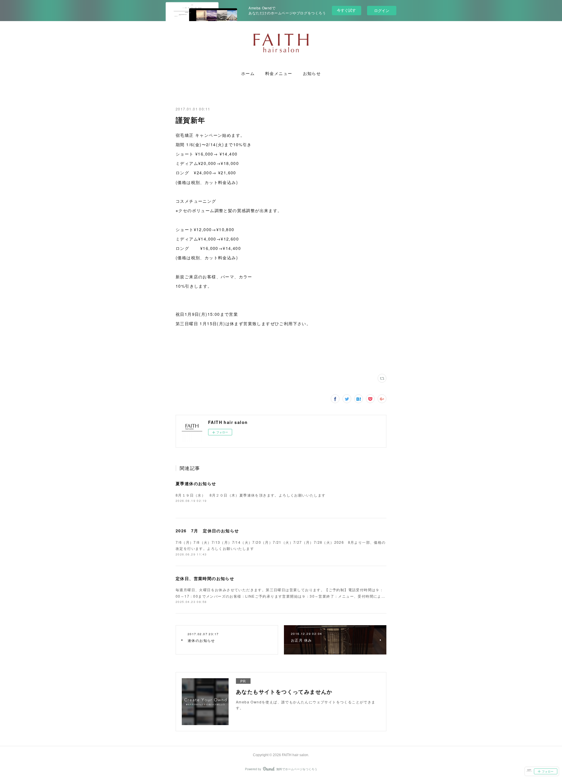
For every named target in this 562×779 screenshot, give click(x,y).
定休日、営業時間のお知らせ (205, 578)
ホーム (248, 73)
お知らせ (312, 73)
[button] (248, 73)
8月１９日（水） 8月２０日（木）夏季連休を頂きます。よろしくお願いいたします (251, 494)
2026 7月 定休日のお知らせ (207, 530)
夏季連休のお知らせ (196, 483)
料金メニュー (278, 73)
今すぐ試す (346, 10)
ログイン (381, 10)
